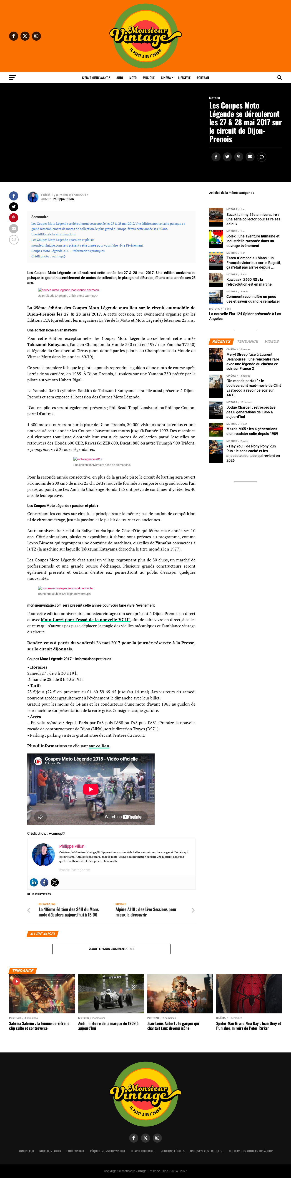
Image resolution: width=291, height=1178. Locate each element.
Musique (149, 77)
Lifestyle (184, 77)
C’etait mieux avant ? (96, 77)
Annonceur (26, 1150)
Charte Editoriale (143, 1150)
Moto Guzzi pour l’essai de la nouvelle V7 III (85, 619)
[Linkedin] (34, 882)
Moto (133, 77)
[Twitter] (55, 882)
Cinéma (166, 77)
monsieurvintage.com (74, 870)
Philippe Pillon (63, 199)
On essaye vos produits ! (206, 1150)
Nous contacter (50, 1150)
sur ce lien (99, 745)
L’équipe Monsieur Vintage (107, 1150)
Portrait (203, 77)
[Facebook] (44, 882)
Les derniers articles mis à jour (251, 1150)
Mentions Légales (173, 1150)
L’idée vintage (75, 1150)
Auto (119, 77)
